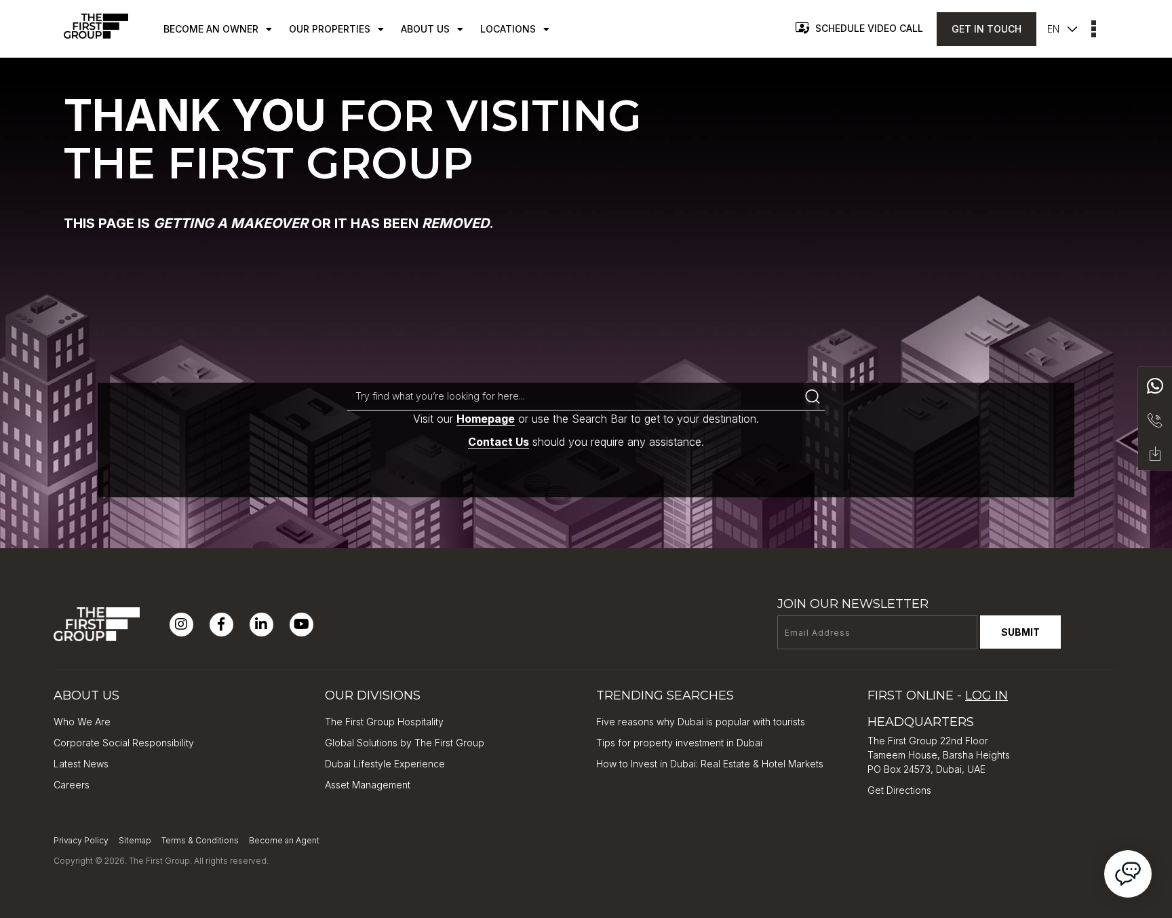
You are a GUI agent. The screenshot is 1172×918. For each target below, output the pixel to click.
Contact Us (498, 441)
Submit (1020, 632)
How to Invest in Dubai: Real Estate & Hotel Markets (709, 763)
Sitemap (135, 840)
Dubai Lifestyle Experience (385, 763)
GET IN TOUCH (986, 29)
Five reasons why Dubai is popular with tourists (700, 721)
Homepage (485, 418)
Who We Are (82, 721)
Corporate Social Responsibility (124, 742)
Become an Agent (284, 840)
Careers (72, 784)
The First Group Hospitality (384, 721)
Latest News (81, 763)
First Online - (937, 695)
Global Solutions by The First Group (404, 742)
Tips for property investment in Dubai (679, 742)
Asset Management (367, 784)
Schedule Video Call (869, 28)
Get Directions (899, 790)
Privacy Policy (81, 840)
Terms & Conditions (200, 840)
